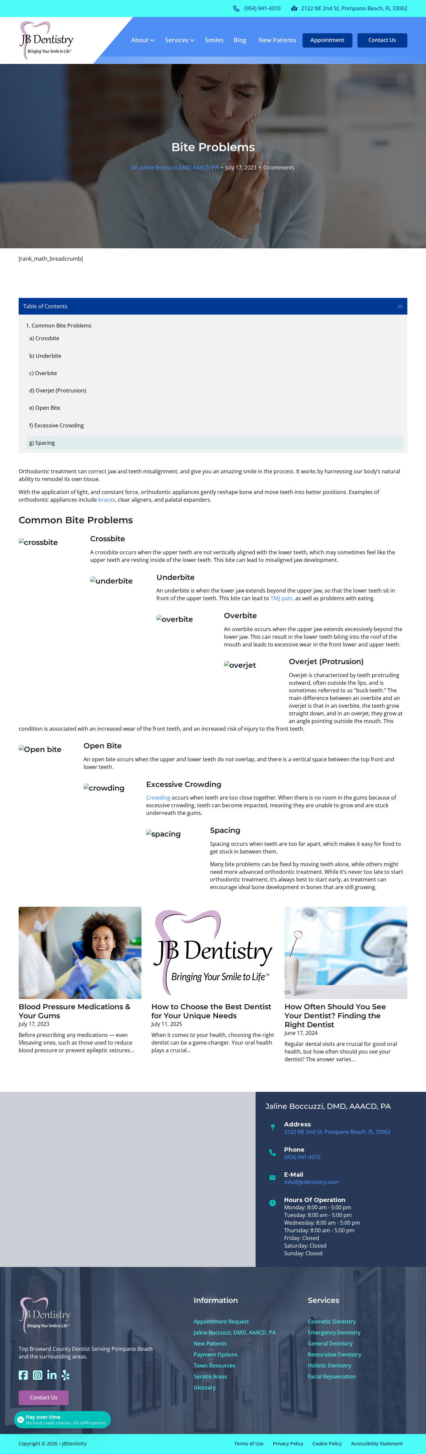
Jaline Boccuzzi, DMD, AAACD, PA (235, 1332)
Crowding (158, 797)
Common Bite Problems (62, 325)
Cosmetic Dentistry (332, 1321)
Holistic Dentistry (329, 1365)
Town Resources (214, 1365)
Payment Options (216, 1354)
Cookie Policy (327, 1443)
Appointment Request (221, 1321)
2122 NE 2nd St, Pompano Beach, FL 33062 (337, 1131)
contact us (44, 1397)
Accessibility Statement (377, 1443)
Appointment (327, 40)
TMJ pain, (282, 598)
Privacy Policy (288, 1443)
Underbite (48, 356)
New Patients (277, 40)
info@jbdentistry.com (311, 1182)
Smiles (214, 40)
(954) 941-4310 (302, 1157)
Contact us (382, 40)
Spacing (45, 442)
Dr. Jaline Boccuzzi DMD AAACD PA (174, 167)
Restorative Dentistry (334, 1354)
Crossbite (47, 338)
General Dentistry (330, 1343)
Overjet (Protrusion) (61, 390)
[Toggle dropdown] (152, 40)
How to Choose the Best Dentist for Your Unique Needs (211, 1011)
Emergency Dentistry (334, 1332)
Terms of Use (249, 1443)
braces (106, 499)
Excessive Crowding (59, 425)
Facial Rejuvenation (332, 1376)
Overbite (46, 373)
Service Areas (210, 1376)
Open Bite (47, 407)
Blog (240, 40)
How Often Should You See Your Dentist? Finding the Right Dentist (335, 1015)
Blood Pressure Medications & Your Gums (74, 1011)
